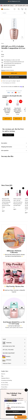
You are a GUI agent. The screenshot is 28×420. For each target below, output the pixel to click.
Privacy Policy (4, 387)
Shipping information (6, 147)
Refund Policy (4, 389)
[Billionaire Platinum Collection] (14, 237)
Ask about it (15, 411)
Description (4, 143)
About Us (3, 374)
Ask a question (4, 150)
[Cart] (22, 9)
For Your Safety (4, 382)
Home (2, 43)
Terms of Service (4, 384)
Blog (2, 376)
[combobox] (14, 13)
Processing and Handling (6, 380)
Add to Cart (7, 118)
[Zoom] (22, 37)
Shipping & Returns (5, 378)
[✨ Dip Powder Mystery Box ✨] (14, 273)
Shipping (3, 70)
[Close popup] (25, 402)
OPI (2, 51)
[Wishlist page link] (15, 9)
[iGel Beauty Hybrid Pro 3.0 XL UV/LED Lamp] (14, 309)
